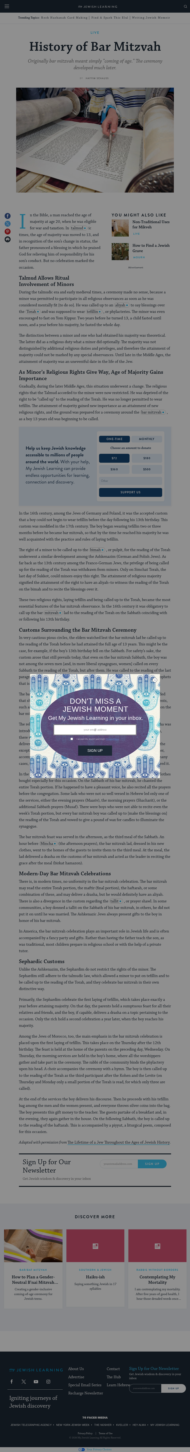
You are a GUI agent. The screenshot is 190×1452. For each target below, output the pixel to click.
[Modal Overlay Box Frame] (95, 726)
